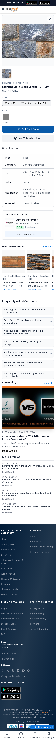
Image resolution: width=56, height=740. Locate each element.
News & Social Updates (12, 613)
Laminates (6, 584)
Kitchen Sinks (8, 549)
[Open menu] (3, 9)
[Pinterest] (12, 670)
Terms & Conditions (40, 629)
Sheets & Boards (9, 589)
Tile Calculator (8, 653)
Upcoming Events (10, 618)
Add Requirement (44, 727)
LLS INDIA (44, 712)
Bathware (6, 554)
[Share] (49, 19)
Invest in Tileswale (39, 552)
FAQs (3, 634)
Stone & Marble (9, 594)
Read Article (9, 451)
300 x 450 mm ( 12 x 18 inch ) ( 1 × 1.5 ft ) (27, 103)
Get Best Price (30, 129)
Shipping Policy (38, 618)
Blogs (4, 608)
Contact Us (35, 541)
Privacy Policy (37, 608)
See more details (26, 234)
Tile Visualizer (8, 658)
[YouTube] (23, 670)
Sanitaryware (8, 544)
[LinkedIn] (18, 670)
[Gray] (5, 117)
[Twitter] (7, 670)
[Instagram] (28, 670)
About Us (34, 536)
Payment (34, 623)
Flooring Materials (10, 579)
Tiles (3, 539)
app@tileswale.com (15, 676)
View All (46, 246)
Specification (10, 148)
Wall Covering (8, 573)
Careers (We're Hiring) (41, 546)
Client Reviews (8, 629)
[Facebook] (2, 670)
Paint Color (6, 568)
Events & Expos (9, 623)
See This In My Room (30, 138)
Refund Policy (37, 613)
